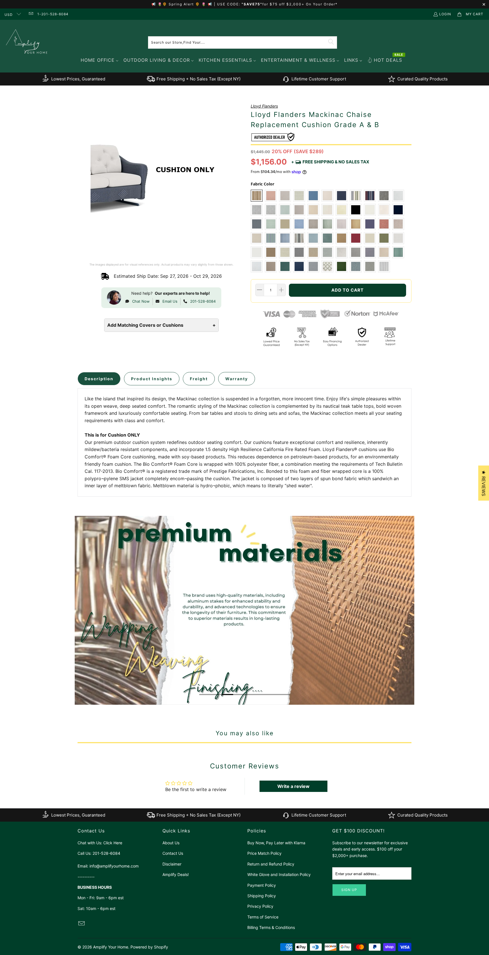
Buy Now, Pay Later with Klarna (276, 842)
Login (445, 14)
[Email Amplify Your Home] (30, 14)
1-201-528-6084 (52, 14)
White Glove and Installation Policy (279, 874)
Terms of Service (262, 917)
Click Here (112, 842)
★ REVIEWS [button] (483, 483)
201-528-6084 (203, 301)
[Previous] (78, 610)
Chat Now (141, 301)
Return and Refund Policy (270, 864)
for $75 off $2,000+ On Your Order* (300, 4)
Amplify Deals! (175, 874)
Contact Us (172, 853)
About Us (170, 842)
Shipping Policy (261, 895)
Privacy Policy (260, 906)
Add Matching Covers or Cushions (161, 325)
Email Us (169, 301)
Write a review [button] (293, 786)
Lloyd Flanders (264, 106)
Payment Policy (261, 885)
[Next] (411, 610)
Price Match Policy (264, 853)
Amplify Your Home (110, 947)
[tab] (99, 378)
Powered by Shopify (149, 947)
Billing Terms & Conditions (271, 927)
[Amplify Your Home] (27, 42)
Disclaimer (171, 864)
